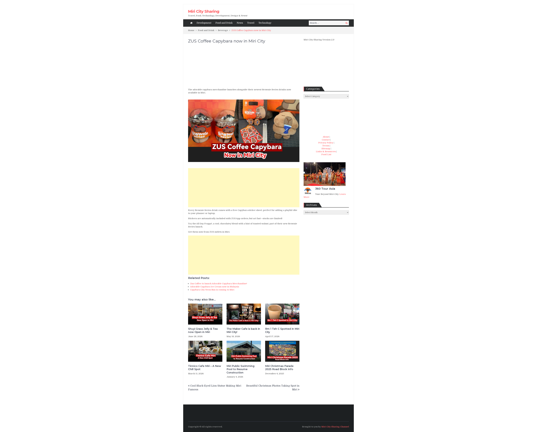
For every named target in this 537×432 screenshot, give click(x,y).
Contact (326, 140)
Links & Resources (326, 151)
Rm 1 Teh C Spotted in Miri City (282, 330)
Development (204, 23)
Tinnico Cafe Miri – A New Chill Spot (204, 367)
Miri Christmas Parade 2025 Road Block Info (279, 367)
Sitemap (326, 148)
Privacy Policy (325, 142)
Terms (325, 145)
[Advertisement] (243, 67)
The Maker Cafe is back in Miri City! (243, 330)
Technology (264, 23)
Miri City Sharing (203, 11)
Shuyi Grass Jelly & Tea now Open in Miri (203, 330)
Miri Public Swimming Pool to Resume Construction (241, 369)
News (240, 23)
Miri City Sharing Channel (335, 426)
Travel (250, 23)
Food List (326, 154)
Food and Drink (224, 23)
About (326, 137)
